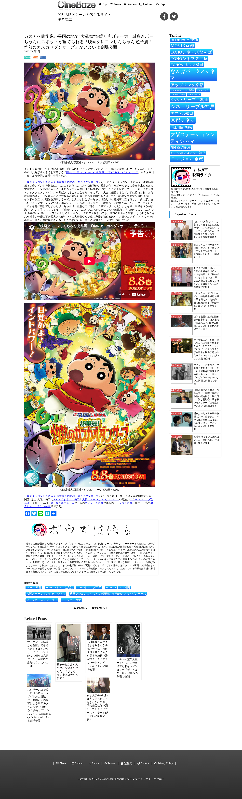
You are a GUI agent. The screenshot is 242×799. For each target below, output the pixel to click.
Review (43, 57)
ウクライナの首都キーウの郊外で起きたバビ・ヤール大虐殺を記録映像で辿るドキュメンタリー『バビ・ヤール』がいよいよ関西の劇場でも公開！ (206, 374)
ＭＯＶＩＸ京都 (94, 503)
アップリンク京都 (187, 85)
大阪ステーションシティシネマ (100, 499)
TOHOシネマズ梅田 (118, 587)
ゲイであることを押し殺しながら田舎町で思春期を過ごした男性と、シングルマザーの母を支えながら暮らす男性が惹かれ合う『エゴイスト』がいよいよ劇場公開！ (206, 349)
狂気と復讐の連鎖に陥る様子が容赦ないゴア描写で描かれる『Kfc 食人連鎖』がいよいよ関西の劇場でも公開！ (206, 322)
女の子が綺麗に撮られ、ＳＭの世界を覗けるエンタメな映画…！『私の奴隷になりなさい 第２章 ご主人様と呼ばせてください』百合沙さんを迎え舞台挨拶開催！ (206, 277)
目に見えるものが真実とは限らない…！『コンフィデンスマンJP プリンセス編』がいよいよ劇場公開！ (206, 251)
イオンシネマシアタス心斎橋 (182, 90)
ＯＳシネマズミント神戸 (41, 600)
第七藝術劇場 (180, 147)
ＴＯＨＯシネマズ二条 (61, 503)
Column (27, 57)
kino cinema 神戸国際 (184, 39)
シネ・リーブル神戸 (193, 106)
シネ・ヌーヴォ (194, 94)
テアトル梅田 (182, 113)
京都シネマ (183, 120)
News (35, 57)
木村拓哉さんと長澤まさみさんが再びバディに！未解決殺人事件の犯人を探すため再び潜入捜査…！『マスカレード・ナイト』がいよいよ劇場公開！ (97, 655)
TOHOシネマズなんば (59, 587)
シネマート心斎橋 (178, 94)
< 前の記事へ (79, 608)
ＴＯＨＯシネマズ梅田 (66, 499)
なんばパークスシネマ (192, 74)
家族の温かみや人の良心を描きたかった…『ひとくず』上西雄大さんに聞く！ (67, 671)
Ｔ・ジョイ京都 (123, 503)
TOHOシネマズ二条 (89, 587)
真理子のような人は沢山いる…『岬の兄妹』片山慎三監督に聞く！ (206, 439)
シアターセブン (203, 90)
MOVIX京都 (33, 587)
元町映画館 (181, 127)
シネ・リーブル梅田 (190, 99)
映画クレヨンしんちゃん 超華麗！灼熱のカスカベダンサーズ (102, 172)
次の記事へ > (99, 608)
